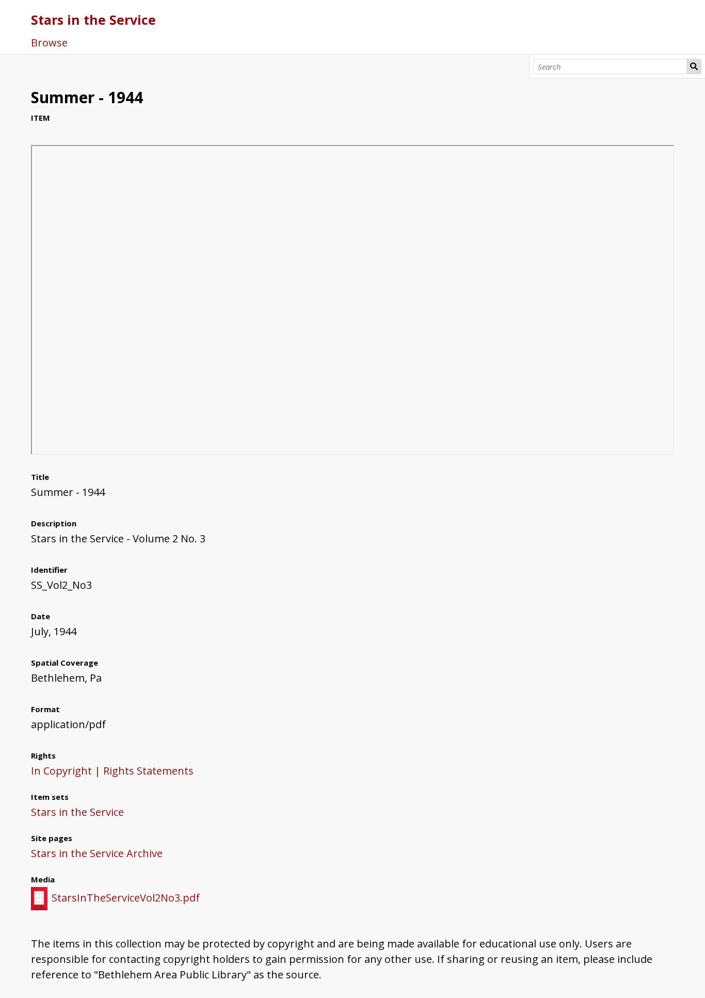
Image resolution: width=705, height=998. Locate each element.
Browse (49, 43)
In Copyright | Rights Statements (112, 771)
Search (694, 66)
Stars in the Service (93, 19)
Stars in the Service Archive (97, 853)
